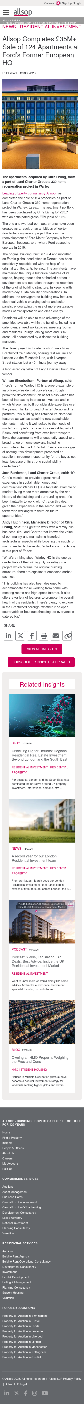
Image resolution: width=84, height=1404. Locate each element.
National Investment (15, 1223)
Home (6, 20)
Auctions (7, 1186)
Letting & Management (16, 1282)
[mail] (55, 635)
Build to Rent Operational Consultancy (26, 1261)
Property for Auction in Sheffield (22, 1357)
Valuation (8, 1233)
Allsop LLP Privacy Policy (65, 1378)
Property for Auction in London (21, 1341)
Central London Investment (19, 1202)
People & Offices (13, 1148)
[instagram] (34, 1393)
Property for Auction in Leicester (22, 1331)
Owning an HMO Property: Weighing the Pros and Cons (40, 1059)
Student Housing (12, 1292)
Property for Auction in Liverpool (22, 1336)
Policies (7, 1169)
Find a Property (12, 1137)
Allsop (23, 12)
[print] (43, 635)
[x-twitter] (20, 635)
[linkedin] (8, 635)
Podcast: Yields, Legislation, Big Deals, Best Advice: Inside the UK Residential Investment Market (38, 961)
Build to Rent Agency (15, 1256)
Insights (16, 20)
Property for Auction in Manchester (24, 1347)
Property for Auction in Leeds (20, 1326)
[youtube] (45, 1393)
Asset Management (14, 1192)
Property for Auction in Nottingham (24, 1352)
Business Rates (12, 1197)
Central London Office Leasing (21, 1207)
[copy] (67, 635)
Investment (9, 1272)
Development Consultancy (19, 1212)
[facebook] (32, 635)
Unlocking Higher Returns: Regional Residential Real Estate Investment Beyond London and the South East (40, 755)
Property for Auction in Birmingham (24, 1315)
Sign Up (67, 3)
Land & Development (15, 1277)
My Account (10, 1163)
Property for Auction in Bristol (20, 1321)
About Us (8, 1153)
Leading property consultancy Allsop (28, 193)
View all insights (42, 649)
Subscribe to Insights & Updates (41, 662)
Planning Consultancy (16, 1228)
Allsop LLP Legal (16, 1384)
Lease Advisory (12, 1217)
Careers (47, 3)
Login (77, 3)
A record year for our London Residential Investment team (34, 858)
